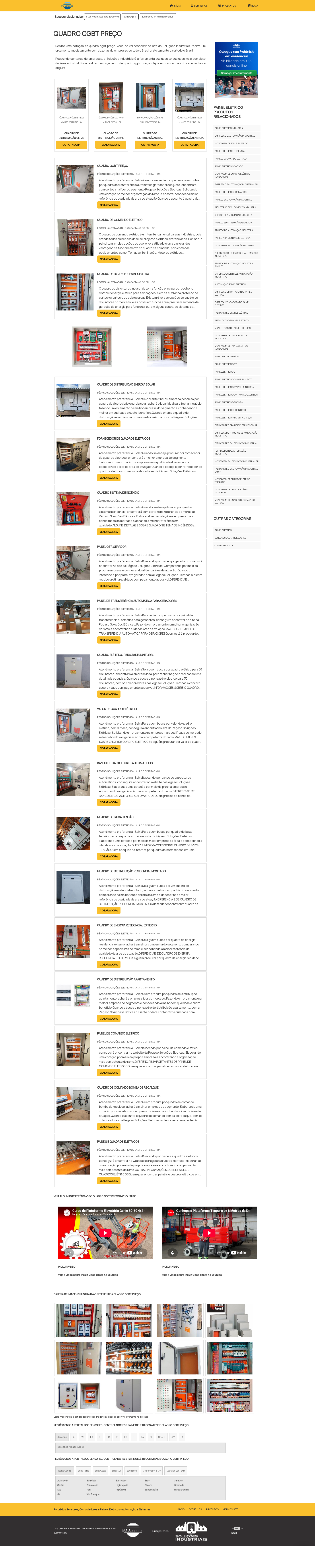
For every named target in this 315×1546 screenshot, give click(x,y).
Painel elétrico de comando (230, 192)
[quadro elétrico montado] (179, 1320)
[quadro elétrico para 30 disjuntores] (73, 685)
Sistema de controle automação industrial (233, 275)
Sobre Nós (195, 1509)
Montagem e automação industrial (235, 245)
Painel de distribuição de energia (233, 222)
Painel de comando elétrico (230, 158)
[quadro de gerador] (229, 1358)
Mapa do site (230, 1509)
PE (134, 1437)
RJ (74, 1437)
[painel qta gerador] (73, 577)
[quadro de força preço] (79, 1358)
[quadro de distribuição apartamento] (73, 1010)
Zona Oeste (100, 1470)
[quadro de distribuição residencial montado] (73, 902)
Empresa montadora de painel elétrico (232, 304)
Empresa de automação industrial (235, 135)
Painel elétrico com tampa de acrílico (236, 394)
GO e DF (162, 1437)
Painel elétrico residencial (230, 151)
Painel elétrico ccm (226, 364)
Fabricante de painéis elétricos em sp (236, 425)
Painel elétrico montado (229, 166)
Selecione (62, 1437)
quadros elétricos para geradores (102, 16)
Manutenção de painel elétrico (233, 328)
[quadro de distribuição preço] (229, 1395)
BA (142, 1437)
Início (181, 1509)
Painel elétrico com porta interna (234, 387)
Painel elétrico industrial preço (233, 417)
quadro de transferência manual (158, 16)
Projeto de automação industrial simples (234, 265)
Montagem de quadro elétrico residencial (232, 175)
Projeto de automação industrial (234, 230)
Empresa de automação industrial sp (236, 184)
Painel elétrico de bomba (229, 402)
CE (151, 1437)
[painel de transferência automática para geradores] (73, 631)
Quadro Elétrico (224, 545)
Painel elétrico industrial (230, 128)
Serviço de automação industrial (234, 215)
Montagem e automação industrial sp (236, 461)
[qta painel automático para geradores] (79, 1320)
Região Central (64, 1470)
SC (117, 1437)
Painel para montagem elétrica (232, 237)
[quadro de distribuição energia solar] (73, 415)
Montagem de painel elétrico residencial (231, 347)
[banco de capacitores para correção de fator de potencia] (179, 1395)
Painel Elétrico (223, 530)
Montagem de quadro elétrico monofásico (232, 491)
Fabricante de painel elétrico (231, 312)
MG (82, 1437)
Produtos (212, 1509)
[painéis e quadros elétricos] (73, 1172)
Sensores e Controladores (230, 537)
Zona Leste (132, 1470)
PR (108, 1437)
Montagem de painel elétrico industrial (231, 337)
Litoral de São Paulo (175, 1470)
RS (125, 1437)
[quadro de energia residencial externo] (73, 956)
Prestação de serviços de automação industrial (236, 254)
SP (100, 1437)
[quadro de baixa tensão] (73, 848)
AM (173, 1437)
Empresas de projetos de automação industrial (236, 434)
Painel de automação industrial (233, 199)
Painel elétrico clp (225, 371)
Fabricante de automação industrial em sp (236, 470)
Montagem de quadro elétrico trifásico (232, 481)
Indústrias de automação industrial (236, 207)
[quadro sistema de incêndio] (73, 523)
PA (182, 1437)
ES (91, 1437)
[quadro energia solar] (129, 1395)
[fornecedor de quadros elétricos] (73, 469)
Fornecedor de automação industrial (230, 452)
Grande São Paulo (152, 1470)
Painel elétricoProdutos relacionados (228, 112)
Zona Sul (116, 1470)
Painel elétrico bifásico (228, 356)
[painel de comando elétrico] (73, 1064)
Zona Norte (83, 1470)
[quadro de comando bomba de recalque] (73, 1118)
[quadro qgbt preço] (92, 346)
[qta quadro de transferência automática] (79, 1395)
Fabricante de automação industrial (236, 443)
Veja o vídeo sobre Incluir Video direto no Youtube (88, 1274)
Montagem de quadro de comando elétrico (235, 501)
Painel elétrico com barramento (233, 379)
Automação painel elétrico (230, 284)
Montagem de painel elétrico (231, 143)
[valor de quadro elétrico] (73, 739)
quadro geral (130, 16)
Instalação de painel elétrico (231, 320)
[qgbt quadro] (229, 1320)
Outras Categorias (232, 518)
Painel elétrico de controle (230, 410)
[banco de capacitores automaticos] (73, 794)
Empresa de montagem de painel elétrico (233, 293)
